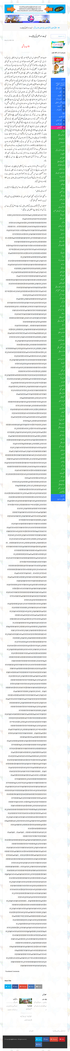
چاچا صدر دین (44, 999)
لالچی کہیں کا (30, 1005)
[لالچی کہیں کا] (25, 1001)
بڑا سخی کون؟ (15, 999)
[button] (8, 986)
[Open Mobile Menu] (64, 13)
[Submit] (63, 36)
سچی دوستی (31, 1030)
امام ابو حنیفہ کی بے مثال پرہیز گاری (59, 1030)
